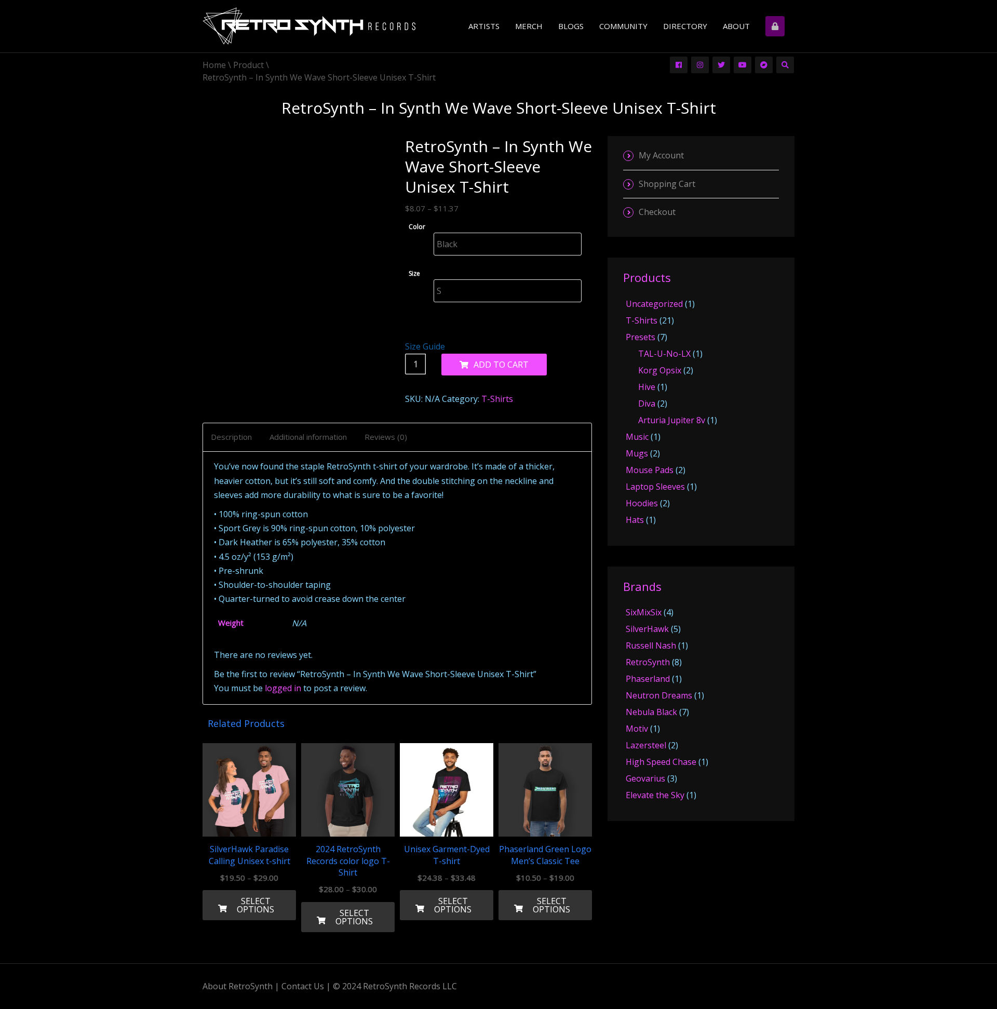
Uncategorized (654, 304)
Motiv (637, 728)
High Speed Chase (661, 762)
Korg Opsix (659, 370)
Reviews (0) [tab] (386, 437)
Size (414, 273)
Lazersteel (646, 745)
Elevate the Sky (655, 795)
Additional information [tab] (308, 437)
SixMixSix (644, 612)
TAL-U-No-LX (664, 353)
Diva (646, 403)
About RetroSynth (238, 986)
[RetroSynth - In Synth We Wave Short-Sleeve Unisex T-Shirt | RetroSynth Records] (309, 27)
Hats (635, 520)
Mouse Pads (649, 470)
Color (417, 226)
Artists (484, 26)
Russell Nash (651, 645)
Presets (640, 337)
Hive (646, 387)
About (736, 26)
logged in (283, 688)
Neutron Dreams (659, 695)
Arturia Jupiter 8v (671, 420)
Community (623, 26)
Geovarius (645, 778)
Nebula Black (651, 712)
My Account (661, 155)
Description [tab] (231, 437)
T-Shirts (497, 399)
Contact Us (302, 986)
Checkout (657, 212)
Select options (255, 905)
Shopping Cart (667, 184)
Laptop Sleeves (655, 486)
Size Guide (425, 346)
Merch (529, 26)
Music (637, 436)
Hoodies (642, 503)
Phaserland (648, 678)
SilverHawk (647, 629)
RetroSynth (648, 662)
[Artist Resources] (776, 26)
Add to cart (501, 364)
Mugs (637, 453)
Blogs (571, 26)
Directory (685, 26)
